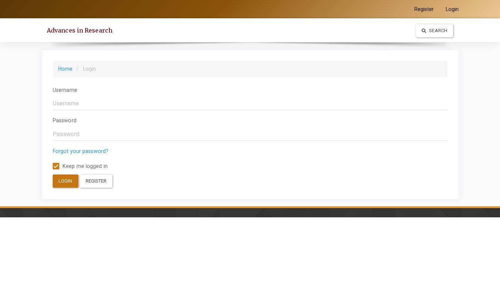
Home (65, 69)
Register (424, 9)
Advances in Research (79, 30)
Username (65, 90)
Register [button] (96, 181)
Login (452, 9)
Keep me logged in (84, 166)
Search (437, 30)
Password (65, 120)
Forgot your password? (80, 151)
